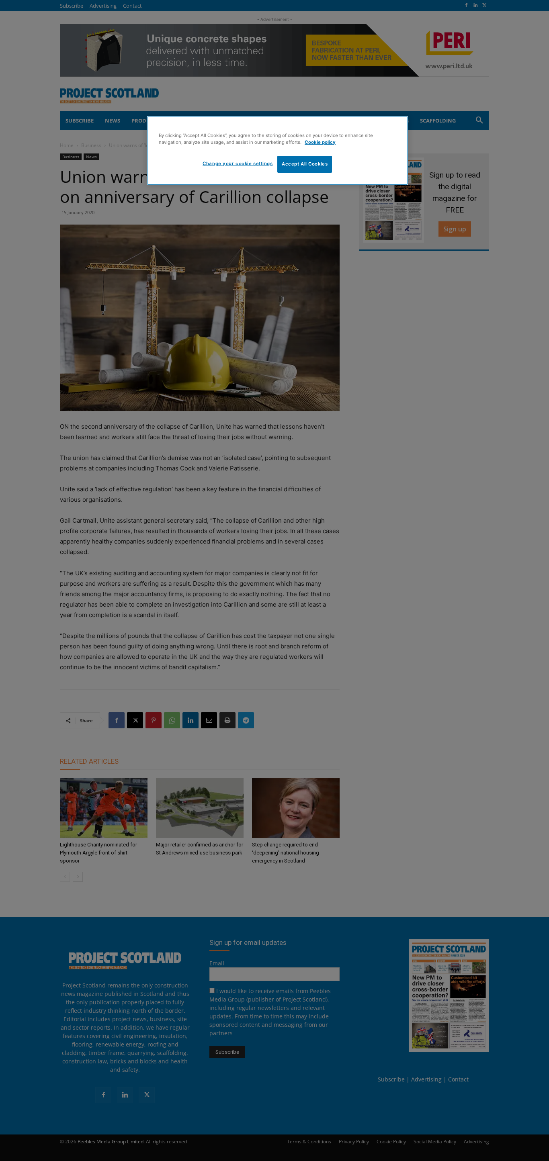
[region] (277, 150)
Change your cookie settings (237, 163)
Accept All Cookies (305, 164)
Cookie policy (320, 142)
